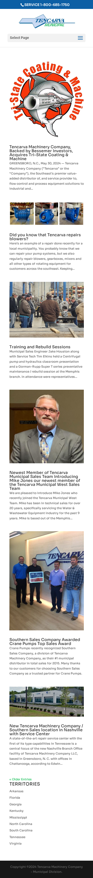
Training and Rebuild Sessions (39, 347)
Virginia (15, 843)
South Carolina (20, 830)
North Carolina (20, 824)
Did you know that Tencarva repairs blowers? (45, 236)
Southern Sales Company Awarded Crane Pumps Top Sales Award (44, 641)
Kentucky (16, 811)
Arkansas (16, 791)
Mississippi (18, 817)
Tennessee (17, 837)
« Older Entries (20, 779)
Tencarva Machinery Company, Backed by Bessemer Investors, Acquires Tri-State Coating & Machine (41, 152)
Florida (14, 797)
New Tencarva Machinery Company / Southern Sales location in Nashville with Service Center (46, 729)
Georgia (15, 804)
